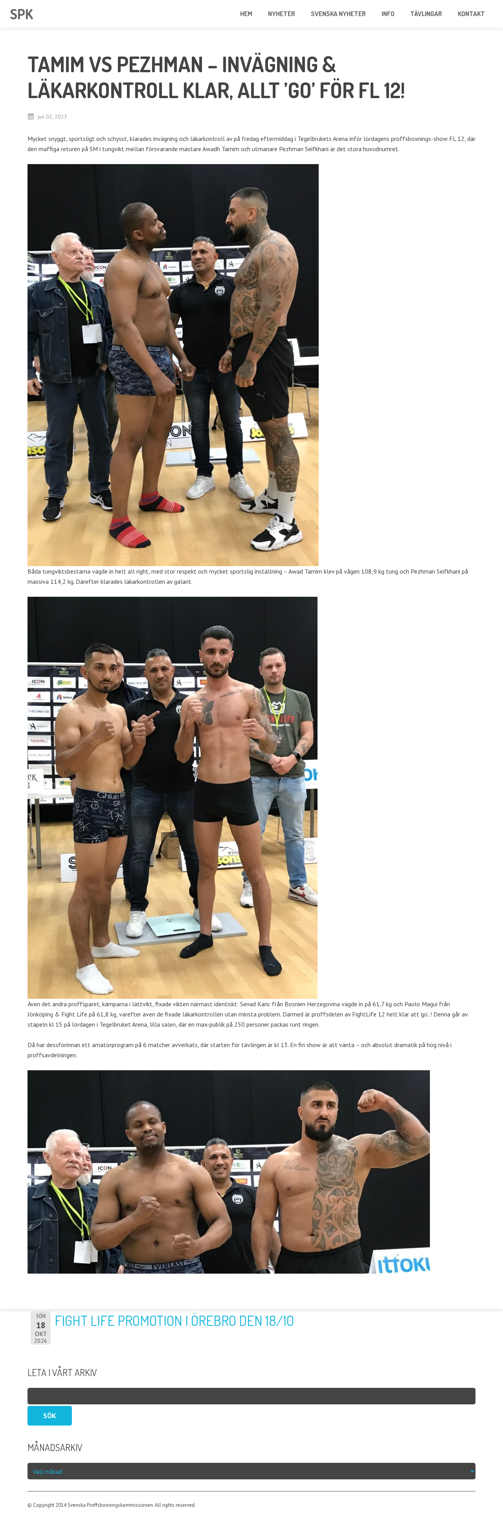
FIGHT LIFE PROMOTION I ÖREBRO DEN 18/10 (174, 1320)
